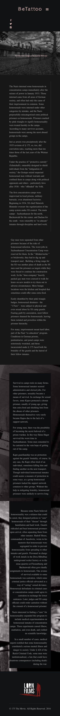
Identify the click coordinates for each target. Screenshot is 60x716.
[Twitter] (10, 23)
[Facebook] (10, 20)
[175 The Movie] (30, 9)
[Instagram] (10, 27)
